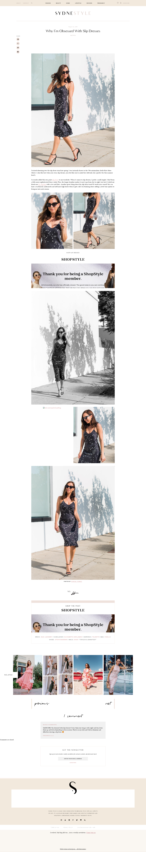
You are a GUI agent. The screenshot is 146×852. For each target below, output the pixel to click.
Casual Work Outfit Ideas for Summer (58, 673)
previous (42, 704)
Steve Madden (61, 639)
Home (68, 3)
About (18, 3)
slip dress (55, 180)
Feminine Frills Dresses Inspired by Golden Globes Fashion (28, 673)
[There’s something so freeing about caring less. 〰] (22, 798)
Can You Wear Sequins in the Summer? (118, 673)
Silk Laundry (46, 637)
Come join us (91, 832)
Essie (76, 639)
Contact (26, 3)
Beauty (58, 3)
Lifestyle (78, 3)
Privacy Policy (68, 827)
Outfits (73, 35)
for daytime (42, 184)
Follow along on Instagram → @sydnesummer (73, 849)
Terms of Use (55, 827)
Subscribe (126, 3)
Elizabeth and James (73, 637)
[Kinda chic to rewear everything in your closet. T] (103, 798)
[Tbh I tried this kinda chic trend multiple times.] (63, 798)
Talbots (95, 637)
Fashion (48, 3)
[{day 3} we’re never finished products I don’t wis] (43, 798)
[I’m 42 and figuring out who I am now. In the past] (123, 798)
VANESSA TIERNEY (76, 581)
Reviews (89, 3)
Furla (107, 637)
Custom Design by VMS (84, 827)
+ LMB (93, 827)
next (108, 704)
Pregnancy (101, 3)
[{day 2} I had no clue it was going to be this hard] (83, 798)
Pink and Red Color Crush (88, 673)
